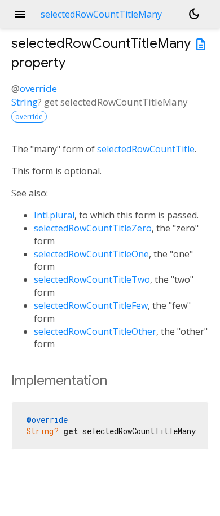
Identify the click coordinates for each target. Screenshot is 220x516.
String (24, 101)
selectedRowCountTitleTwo (92, 279)
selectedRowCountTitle (146, 149)
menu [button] (20, 14)
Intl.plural (54, 215)
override (38, 88)
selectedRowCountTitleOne (91, 254)
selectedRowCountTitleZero (93, 228)
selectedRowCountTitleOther (95, 331)
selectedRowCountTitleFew (91, 305)
